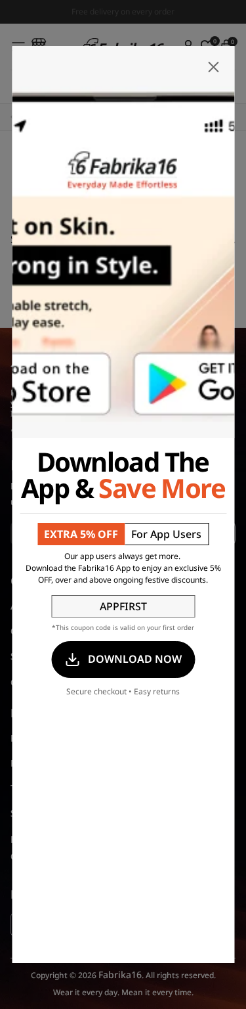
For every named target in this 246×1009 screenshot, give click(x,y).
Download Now (135, 659)
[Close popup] (213, 67)
